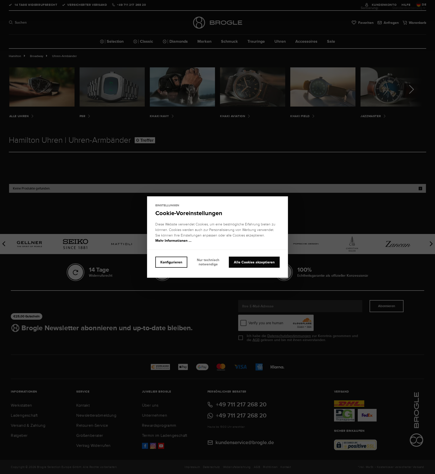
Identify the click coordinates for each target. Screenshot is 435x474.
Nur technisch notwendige (208, 262)
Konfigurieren (171, 262)
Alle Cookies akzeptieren (254, 262)
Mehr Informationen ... (173, 241)
